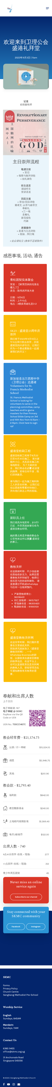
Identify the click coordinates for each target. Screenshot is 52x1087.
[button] (47, 8)
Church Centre (11, 991)
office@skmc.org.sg (14, 1051)
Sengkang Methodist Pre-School (20, 994)
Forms (6, 985)
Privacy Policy (10, 988)
